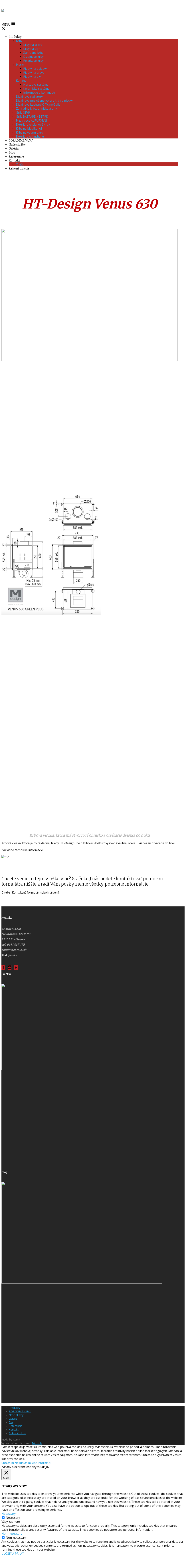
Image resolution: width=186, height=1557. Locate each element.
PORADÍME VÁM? (21, 140)
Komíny (21, 81)
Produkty (15, 36)
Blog (12, 152)
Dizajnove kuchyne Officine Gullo (38, 105)
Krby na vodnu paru (29, 132)
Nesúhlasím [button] (23, 1463)
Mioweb (37, 1443)
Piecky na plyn (33, 77)
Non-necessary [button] (11, 1534)
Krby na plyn (31, 49)
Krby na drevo (32, 45)
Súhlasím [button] (7, 1463)
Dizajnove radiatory (29, 97)
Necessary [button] (8, 1514)
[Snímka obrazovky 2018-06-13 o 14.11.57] (81, 1282)
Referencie (16, 156)
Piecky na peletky (35, 69)
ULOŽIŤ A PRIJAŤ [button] (12, 1554)
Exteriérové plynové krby (33, 124)
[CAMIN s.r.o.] (14, 11)
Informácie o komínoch (39, 93)
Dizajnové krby (33, 57)
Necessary (13, 1518)
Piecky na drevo (34, 73)
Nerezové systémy (35, 85)
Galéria (14, 148)
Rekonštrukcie (19, 168)
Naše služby (17, 144)
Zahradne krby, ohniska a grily (37, 109)
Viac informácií (41, 1463)
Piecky (20, 65)
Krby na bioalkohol (29, 128)
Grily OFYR (23, 113)
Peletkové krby (33, 61)
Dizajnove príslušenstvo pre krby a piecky (44, 101)
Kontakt (14, 160)
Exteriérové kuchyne (30, 136)
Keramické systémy (36, 89)
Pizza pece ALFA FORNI (31, 120)
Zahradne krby (33, 53)
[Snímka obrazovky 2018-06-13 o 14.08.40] (79, 1069)
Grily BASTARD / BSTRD (32, 116)
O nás (20, 164)
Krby (19, 41)
